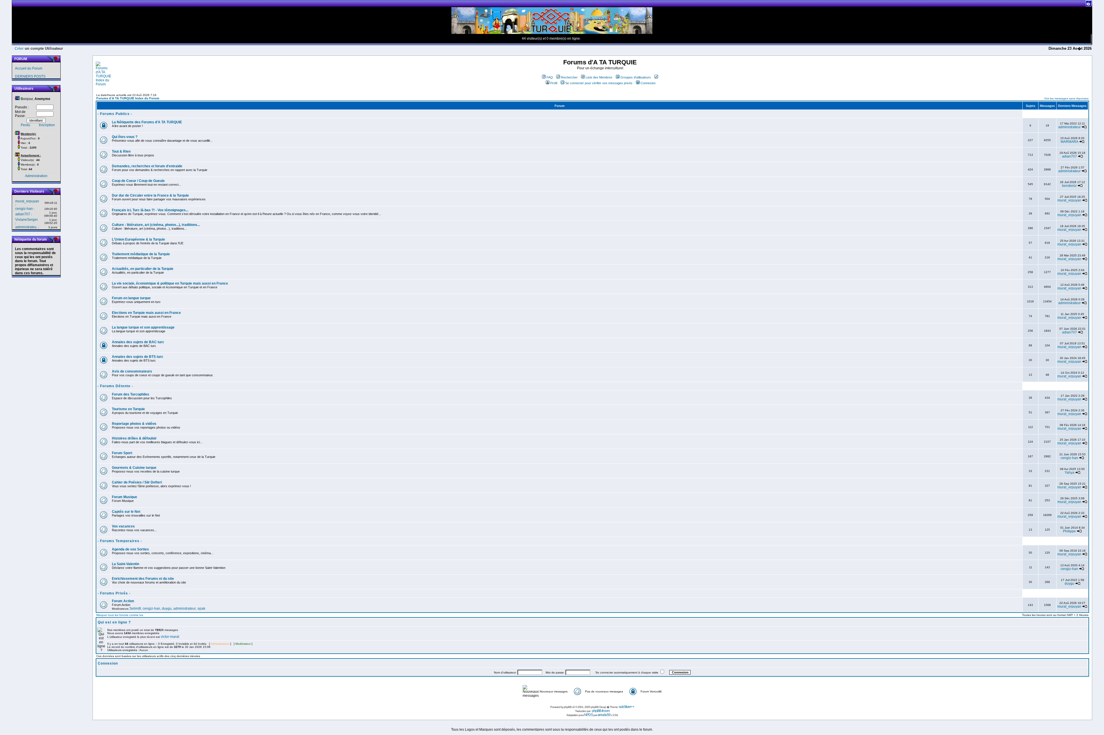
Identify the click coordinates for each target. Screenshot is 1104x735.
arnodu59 (603, 715)
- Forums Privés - (114, 593)
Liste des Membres (599, 77)
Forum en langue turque (131, 298)
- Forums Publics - (114, 114)
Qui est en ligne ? (114, 622)
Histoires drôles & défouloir (134, 438)
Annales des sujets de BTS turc (137, 357)
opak (201, 609)
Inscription (47, 125)
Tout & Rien (121, 151)
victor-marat (170, 637)
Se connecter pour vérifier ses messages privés (598, 83)
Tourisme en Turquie (128, 409)
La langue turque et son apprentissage (143, 327)
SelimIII (135, 609)
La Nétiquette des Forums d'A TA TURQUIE (147, 122)
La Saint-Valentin (125, 564)
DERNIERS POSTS (30, 76)
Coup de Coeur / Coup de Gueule (138, 181)
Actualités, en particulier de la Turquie (142, 269)
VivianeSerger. (26, 220)
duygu (1069, 584)
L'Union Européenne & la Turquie (138, 239)
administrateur (1069, 127)
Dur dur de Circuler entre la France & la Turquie (150, 195)
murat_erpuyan (27, 201)
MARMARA (1069, 142)
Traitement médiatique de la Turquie (141, 254)
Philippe (1069, 531)
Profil (553, 83)
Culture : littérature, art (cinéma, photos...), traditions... (156, 225)
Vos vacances (123, 526)
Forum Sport (122, 453)
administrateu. (26, 227)
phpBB (568, 707)
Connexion (648, 83)
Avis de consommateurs (132, 371)
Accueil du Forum (28, 68)
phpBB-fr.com (601, 711)
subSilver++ (626, 707)
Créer (19, 49)
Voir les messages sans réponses (1066, 98)
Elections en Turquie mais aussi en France (146, 313)
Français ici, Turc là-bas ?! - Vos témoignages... (150, 210)
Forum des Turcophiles (130, 394)
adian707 (22, 214)
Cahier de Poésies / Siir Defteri (137, 482)
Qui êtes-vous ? (124, 137)
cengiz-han (24, 209)
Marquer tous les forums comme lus (119, 615)
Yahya (1069, 473)
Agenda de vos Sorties (130, 549)
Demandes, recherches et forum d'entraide (147, 166)
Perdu (25, 125)
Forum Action (123, 601)
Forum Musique (124, 497)
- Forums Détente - (115, 386)
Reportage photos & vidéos (134, 424)
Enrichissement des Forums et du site (143, 579)
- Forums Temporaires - (119, 541)
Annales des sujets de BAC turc (138, 342)
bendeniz (1069, 186)
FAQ (550, 77)
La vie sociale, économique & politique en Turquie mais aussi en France (170, 283)
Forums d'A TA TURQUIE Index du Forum (127, 98)
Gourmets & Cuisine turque (134, 468)
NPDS (588, 715)
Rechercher (569, 77)
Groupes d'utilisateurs (635, 77)
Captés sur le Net (126, 512)
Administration (36, 176)
